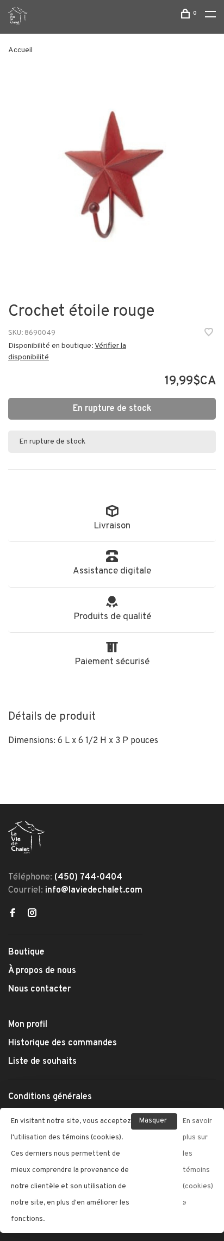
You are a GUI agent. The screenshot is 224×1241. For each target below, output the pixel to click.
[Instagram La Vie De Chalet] (32, 914)
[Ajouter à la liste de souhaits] (208, 333)
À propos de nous (42, 970)
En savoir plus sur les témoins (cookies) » (198, 1162)
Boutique (26, 952)
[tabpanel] (112, 179)
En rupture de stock (112, 408)
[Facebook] (12, 914)
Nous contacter (39, 989)
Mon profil (27, 1024)
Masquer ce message (154, 1123)
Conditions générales (50, 1097)
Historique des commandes (62, 1043)
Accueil (20, 50)
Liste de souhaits (42, 1061)
